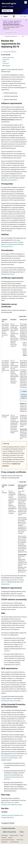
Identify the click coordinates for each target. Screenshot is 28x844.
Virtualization (5, 63)
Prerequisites (5, 59)
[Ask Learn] (23, 36)
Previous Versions (14, 835)
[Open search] (21, 16)
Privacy (10, 837)
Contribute (4, 837)
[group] (14, 379)
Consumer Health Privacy (7, 839)
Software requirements (8, 57)
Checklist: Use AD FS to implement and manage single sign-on (12, 36)
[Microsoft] (14, 16)
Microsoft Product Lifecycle (11, 24)
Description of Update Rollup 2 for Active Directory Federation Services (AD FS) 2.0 (12, 244)
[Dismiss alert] (25, 2)
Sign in (25, 16)
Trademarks (4, 842)
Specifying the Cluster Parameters (10, 700)
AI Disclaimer (4, 835)
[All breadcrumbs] (2, 36)
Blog (21, 835)
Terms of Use (20, 839)
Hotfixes (4, 61)
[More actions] (25, 36)
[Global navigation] (1, 16)
